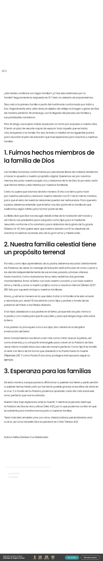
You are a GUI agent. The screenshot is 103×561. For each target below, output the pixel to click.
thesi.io (15, 477)
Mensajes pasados (90, 557)
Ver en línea (72, 557)
